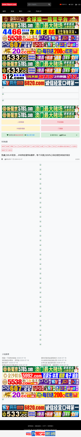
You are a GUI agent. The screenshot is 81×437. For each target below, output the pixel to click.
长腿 (41, 146)
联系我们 (50, 426)
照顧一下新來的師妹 (9, 358)
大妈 (33, 146)
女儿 (16, 146)
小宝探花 (74, 146)
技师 (24, 146)
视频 (12, 11)
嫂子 (28, 146)
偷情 (3, 146)
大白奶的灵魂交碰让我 (49, 360)
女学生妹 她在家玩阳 (48, 363)
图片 (20, 11)
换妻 (3, 150)
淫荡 (37, 146)
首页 (4, 11)
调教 (11, 146)
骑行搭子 (5, 363)
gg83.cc (62, 135)
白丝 (20, 146)
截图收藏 (16, 135)
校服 (7, 146)
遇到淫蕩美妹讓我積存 (49, 358)
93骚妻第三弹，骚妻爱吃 (50, 365)
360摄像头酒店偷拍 (63, 146)
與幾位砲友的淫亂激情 (10, 365)
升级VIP (38, 11)
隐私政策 (38, 426)
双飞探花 (9, 150)
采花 (54, 146)
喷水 (50, 146)
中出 (45, 146)
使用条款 (30, 426)
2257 (44, 426)
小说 (29, 11)
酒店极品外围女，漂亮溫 (10, 360)
